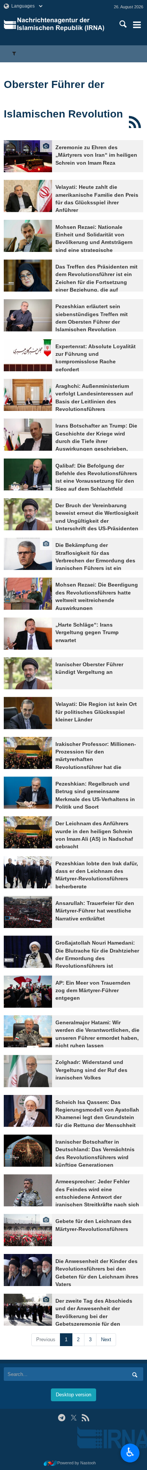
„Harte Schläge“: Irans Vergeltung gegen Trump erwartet (87, 632)
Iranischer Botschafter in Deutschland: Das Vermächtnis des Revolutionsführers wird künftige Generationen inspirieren (95, 1157)
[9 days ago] (28, 196)
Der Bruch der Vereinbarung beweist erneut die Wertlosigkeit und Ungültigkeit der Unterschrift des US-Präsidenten (96, 517)
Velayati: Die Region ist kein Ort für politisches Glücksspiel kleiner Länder (96, 712)
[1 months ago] (28, 434)
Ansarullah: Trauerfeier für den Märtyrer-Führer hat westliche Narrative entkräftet (94, 911)
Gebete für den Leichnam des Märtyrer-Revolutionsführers (93, 1225)
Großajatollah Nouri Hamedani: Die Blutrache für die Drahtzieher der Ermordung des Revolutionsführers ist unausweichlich (97, 958)
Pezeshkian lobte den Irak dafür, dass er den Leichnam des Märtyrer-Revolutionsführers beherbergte (96, 875)
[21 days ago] (28, 355)
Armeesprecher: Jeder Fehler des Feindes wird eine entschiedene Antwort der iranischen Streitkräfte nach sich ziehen (97, 1197)
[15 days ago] (28, 236)
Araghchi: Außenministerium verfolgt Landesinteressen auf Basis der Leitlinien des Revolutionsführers (94, 397)
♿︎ (130, 1452)
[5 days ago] (28, 156)
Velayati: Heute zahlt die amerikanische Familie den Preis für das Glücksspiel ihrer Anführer (96, 198)
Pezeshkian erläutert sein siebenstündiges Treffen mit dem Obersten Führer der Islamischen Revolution (91, 318)
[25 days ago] (28, 395)
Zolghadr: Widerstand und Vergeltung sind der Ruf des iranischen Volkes (91, 1070)
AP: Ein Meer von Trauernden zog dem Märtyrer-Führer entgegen (92, 990)
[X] (74, 1418)
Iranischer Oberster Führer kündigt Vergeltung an (89, 668)
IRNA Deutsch (62, 24)
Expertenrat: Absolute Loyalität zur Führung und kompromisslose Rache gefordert (95, 358)
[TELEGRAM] (62, 1418)
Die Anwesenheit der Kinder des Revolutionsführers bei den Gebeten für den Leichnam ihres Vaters (96, 1272)
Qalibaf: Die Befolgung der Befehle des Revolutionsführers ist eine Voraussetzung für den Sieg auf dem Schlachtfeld (96, 477)
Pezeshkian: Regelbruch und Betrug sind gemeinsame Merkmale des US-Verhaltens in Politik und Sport (95, 795)
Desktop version (73, 1394)
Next (106, 1339)
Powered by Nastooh (76, 1463)
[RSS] (134, 122)
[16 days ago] (28, 315)
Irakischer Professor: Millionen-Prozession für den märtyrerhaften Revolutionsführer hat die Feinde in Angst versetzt (95, 759)
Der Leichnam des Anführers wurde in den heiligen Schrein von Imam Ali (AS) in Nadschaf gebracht (94, 835)
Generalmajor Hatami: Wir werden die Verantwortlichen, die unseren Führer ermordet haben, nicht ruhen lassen (97, 1034)
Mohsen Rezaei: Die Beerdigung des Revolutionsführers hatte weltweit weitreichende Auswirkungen (96, 596)
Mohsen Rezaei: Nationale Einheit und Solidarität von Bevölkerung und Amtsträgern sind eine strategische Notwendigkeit (94, 242)
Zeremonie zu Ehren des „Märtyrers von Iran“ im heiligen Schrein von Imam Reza (96, 155)
